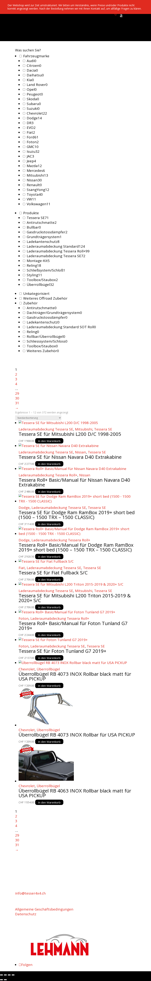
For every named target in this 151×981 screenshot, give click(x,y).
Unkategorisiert (36, 293)
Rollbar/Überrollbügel (46, 336)
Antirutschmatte (42, 222)
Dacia (32, 70)
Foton (33, 142)
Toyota (35, 194)
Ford (32, 137)
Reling (34, 265)
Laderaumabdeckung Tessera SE (56, 256)
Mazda (34, 165)
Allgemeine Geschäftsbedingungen (44, 909)
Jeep (31, 161)
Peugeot (35, 94)
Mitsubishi (37, 175)
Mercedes (36, 170)
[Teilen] (9, 974)
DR (30, 122)
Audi (31, 60)
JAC (30, 156)
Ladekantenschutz (43, 241)
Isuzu (33, 151)
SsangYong (38, 189)
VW (31, 199)
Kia (30, 79)
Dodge (34, 118)
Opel (32, 89)
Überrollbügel (40, 284)
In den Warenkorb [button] (49, 441)
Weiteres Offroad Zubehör (45, 298)
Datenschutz (25, 914)
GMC (32, 146)
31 (17, 403)
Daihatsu (35, 75)
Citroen (34, 65)
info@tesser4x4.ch (30, 893)
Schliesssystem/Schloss (47, 341)
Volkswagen (38, 204)
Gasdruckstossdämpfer (47, 232)
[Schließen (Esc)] (13, 974)
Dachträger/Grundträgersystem (54, 312)
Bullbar (34, 227)
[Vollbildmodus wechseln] (5, 974)
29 (17, 393)
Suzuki (33, 108)
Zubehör (30, 303)
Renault (34, 184)
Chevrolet (37, 113)
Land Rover (37, 84)
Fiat (31, 132)
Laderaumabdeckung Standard (56, 246)
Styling (34, 275)
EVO (31, 127)
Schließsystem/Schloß (46, 270)
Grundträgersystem (44, 236)
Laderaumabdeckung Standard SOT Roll (61, 327)
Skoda (33, 99)
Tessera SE (38, 217)
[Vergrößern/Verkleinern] (1, 974)
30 (17, 398)
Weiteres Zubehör (43, 350)
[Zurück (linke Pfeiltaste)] (1, 979)
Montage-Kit (38, 260)
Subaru (34, 103)
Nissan (34, 180)
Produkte (31, 213)
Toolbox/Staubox (42, 279)
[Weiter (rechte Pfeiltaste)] (5, 979)
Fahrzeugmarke (36, 56)
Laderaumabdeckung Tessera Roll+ (58, 251)
